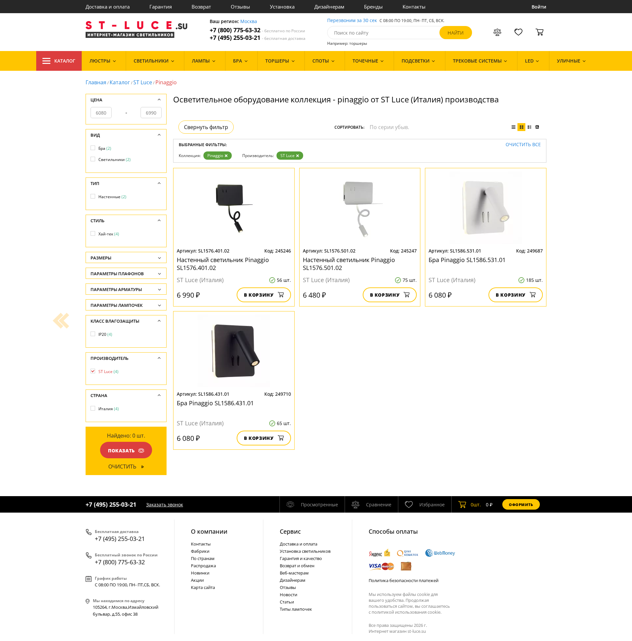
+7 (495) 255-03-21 (257, 37)
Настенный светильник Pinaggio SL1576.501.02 (349, 264)
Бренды (373, 6)
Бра (104, 148)
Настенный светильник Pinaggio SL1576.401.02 (223, 264)
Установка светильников (305, 551)
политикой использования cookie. (406, 612)
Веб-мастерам (294, 573)
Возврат (201, 6)
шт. (476, 504)
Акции (197, 580)
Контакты (414, 6)
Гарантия (160, 6)
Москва (248, 21)
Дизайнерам (329, 6)
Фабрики (200, 551)
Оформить (521, 504)
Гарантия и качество (301, 558)
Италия (108, 409)
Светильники (114, 159)
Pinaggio (215, 155)
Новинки (200, 573)
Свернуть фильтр (206, 127)
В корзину (259, 295)
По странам (203, 558)
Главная (96, 82)
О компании (209, 531)
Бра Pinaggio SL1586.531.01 (467, 260)
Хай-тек (108, 234)
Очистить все (523, 144)
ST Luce (142, 82)
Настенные (112, 197)
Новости (288, 595)
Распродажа (203, 566)
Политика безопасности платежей (403, 580)
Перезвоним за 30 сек (352, 20)
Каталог (64, 61)
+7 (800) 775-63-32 (257, 30)
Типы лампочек (296, 609)
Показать (121, 450)
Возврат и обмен (297, 566)
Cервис (290, 531)
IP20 (105, 334)
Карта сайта (203, 587)
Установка (282, 6)
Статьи (287, 602)
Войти (539, 7)
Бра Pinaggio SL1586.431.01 (215, 403)
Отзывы (240, 6)
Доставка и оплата (108, 6)
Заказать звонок (164, 504)
